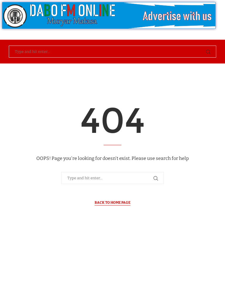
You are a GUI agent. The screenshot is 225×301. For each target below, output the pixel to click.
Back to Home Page (112, 202)
